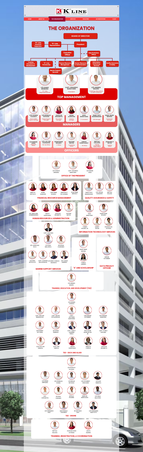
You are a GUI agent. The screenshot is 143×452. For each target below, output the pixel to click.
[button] (114, 18)
